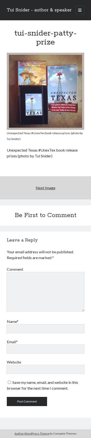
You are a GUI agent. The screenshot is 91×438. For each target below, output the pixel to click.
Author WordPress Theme (32, 433)
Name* (12, 321)
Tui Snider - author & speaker (39, 10)
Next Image (45, 187)
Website (14, 362)
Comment (15, 269)
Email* (12, 341)
